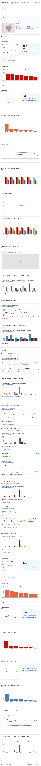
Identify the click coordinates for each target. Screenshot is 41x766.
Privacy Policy (38, 764)
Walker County (11, 9)
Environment (4, 13)
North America (25, 9)
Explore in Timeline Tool (14, 60)
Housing (33, 11)
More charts (38, 36)
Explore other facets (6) (5, 608)
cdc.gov (6, 224)
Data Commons (6, 2)
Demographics (28, 11)
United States (20, 9)
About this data (12, 45)
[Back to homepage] (2, 2)
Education (22, 11)
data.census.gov (7, 45)
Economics (9, 11)
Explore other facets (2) (5, 41)
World (29, 9)
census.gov (26, 53)
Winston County (6, 9)
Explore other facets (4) (5, 144)
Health (14, 11)
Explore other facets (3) (5, 508)
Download (4, 60)
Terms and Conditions (31, 764)
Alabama (16, 9)
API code (9, 60)
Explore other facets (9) (5, 633)
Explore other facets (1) (5, 380)
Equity (18, 11)
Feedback (35, 2)
